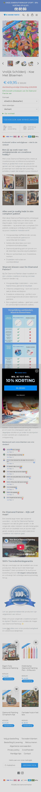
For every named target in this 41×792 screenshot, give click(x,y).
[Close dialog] (36, 371)
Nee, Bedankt (20, 395)
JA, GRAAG (20, 388)
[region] (20, 6)
